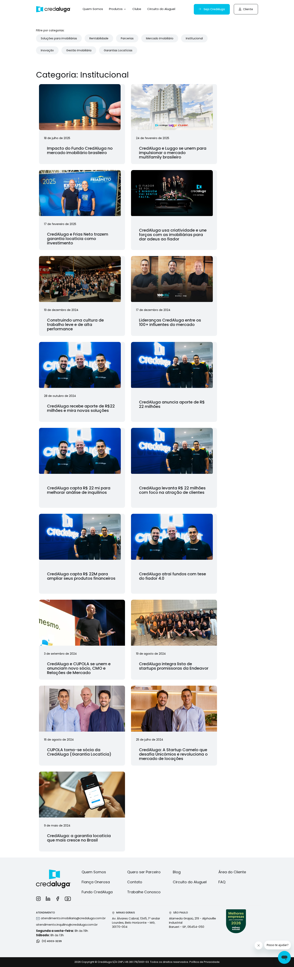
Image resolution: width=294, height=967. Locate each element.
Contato (134, 881)
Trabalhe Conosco (144, 891)
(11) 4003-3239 (51, 941)
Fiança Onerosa (96, 881)
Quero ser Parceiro (144, 871)
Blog (177, 871)
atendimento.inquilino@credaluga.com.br (67, 924)
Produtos (116, 9)
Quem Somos (93, 9)
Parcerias (127, 38)
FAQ (221, 881)
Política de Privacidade (204, 962)
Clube (136, 9)
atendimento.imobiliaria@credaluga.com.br (73, 918)
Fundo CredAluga (97, 891)
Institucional (194, 38)
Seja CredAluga (214, 9)
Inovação (47, 50)
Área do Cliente (232, 871)
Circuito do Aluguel (161, 9)
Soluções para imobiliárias (59, 38)
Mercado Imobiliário (159, 38)
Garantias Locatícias (118, 50)
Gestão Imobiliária (78, 50)
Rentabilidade (98, 38)
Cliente (247, 9)
